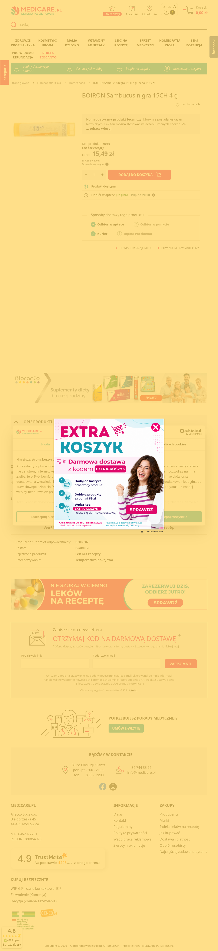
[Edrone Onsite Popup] (109, 475)
